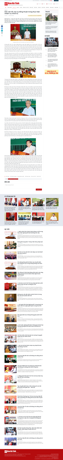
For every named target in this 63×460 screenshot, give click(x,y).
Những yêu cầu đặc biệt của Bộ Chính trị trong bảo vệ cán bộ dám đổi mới (29, 295)
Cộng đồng (56, 7)
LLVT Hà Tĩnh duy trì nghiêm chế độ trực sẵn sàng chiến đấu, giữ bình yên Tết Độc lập (38, 208)
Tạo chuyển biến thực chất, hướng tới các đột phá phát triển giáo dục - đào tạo (29, 386)
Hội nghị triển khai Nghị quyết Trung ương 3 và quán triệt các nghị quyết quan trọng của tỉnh (53, 50)
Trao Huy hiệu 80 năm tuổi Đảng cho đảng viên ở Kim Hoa (30, 438)
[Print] (2, 33)
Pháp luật (31, 7)
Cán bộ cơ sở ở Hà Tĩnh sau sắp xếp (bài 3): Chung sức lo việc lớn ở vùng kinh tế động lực (29, 417)
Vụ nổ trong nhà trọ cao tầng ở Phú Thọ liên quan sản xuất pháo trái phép (51, 23)
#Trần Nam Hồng (27, 176)
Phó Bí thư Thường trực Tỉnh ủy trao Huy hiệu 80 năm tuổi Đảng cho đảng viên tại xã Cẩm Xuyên (52, 55)
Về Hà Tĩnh (43, 7)
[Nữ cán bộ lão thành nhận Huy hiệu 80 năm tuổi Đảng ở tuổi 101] (11, 349)
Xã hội (21, 7)
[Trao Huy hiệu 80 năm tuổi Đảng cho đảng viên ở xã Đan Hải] (11, 359)
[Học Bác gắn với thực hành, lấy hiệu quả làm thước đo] (52, 202)
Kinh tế (18, 7)
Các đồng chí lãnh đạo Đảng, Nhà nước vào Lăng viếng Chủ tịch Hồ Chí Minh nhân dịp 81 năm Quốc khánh (30, 274)
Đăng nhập (56, 0)
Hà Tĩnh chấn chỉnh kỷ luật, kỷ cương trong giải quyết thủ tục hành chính (29, 336)
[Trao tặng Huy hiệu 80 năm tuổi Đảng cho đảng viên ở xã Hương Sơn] (24, 202)
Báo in (44, 3)
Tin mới (39, 3)
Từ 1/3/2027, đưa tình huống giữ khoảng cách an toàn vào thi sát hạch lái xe (51, 27)
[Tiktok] (49, 0)
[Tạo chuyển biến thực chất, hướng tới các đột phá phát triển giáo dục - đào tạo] (11, 389)
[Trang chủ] (6, 7)
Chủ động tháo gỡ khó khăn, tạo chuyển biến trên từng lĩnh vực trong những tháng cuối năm (29, 263)
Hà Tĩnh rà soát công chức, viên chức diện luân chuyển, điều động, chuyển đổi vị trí (53, 44)
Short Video (10, 7)
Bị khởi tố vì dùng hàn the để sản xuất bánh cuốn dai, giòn (51, 32)
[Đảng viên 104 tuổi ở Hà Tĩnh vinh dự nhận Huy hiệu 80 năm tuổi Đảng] (11, 379)
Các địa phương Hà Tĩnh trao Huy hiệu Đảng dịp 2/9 (38, 222)
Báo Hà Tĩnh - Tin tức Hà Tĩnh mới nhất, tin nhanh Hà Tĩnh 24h (14, 3)
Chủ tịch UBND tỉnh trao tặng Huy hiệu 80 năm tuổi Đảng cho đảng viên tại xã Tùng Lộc (53, 65)
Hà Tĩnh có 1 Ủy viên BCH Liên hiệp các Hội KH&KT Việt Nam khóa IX (30, 252)
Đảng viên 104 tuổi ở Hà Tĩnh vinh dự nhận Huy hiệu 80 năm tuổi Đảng (30, 376)
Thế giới (39, 7)
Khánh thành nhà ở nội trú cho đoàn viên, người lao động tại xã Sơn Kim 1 (23, 223)
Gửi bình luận (39, 189)
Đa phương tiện (50, 3)
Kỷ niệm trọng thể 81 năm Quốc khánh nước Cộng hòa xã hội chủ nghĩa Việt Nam (10, 223)
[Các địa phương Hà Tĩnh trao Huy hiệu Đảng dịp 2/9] (38, 216)
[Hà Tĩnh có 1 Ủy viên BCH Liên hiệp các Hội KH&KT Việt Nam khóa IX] (11, 255)
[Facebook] (48, 0)
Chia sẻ (2, 24)
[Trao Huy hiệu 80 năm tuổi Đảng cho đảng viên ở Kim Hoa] (11, 441)
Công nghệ (52, 7)
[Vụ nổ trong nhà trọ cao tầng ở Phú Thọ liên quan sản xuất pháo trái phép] (52, 17)
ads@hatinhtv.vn (56, 458)
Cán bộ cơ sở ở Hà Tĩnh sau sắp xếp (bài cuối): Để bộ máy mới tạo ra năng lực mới (30, 283)
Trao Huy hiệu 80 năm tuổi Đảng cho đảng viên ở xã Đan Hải (30, 356)
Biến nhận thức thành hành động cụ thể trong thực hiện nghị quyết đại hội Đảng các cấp (30, 232)
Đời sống (47, 7)
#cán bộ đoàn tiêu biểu (20, 176)
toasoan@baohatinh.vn (55, 457)
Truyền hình (56, 3)
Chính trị (14, 7)
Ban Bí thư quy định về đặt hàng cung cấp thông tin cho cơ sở (52, 223)
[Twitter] (2, 28)
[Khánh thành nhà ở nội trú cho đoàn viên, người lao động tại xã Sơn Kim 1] (24, 216)
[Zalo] (52, 0)
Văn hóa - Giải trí (26, 7)
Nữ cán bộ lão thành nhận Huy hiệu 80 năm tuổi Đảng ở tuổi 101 (29, 346)
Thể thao (35, 7)
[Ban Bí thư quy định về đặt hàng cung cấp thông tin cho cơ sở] (52, 216)
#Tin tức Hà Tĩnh (33, 176)
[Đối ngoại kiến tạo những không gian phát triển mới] (11, 318)
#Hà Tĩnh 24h (39, 176)
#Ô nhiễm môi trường (13, 176)
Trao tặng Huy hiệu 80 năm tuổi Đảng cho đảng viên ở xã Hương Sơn (53, 60)
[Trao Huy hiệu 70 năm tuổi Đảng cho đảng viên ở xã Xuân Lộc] (11, 410)
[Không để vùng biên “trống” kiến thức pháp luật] (11, 245)
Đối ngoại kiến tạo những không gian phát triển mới (29, 315)
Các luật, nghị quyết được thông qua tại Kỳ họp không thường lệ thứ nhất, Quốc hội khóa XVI (30, 325)
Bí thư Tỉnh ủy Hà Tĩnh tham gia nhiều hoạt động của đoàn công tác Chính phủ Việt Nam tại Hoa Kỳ (10, 209)
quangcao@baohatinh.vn (49, 458)
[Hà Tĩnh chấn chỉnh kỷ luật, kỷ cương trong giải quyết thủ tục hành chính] (11, 338)
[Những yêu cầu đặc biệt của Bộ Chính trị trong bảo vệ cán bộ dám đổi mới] (11, 298)
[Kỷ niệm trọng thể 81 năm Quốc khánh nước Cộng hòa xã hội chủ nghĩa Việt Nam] (11, 216)
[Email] (2, 31)
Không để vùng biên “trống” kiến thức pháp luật (30, 242)
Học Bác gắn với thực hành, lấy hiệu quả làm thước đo (51, 208)
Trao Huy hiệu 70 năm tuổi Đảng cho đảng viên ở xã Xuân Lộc (30, 407)
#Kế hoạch (7, 176)
